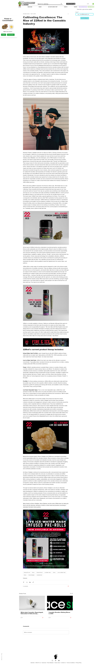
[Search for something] (61, 3)
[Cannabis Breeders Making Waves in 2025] (60, 603)
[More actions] (68, 14)
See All (71, 593)
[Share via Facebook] (23, 582)
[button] (70, 4)
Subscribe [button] (44, 662)
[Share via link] (33, 582)
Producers (25, 578)
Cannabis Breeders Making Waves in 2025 (59, 613)
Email (77, 12)
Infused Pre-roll (27, 572)
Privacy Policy (78, 662)
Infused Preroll (39, 572)
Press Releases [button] (50, 662)
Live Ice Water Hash (62, 572)
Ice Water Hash (48, 572)
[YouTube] (59, 660)
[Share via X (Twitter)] (26, 582)
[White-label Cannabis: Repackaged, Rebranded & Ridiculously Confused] (32, 603)
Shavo (25, 574)
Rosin (33, 572)
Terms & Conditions (71, 662)
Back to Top (1, 656)
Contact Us (63, 662)
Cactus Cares (57, 662)
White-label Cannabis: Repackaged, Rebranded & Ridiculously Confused (32, 613)
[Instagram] (52, 660)
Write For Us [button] (38, 662)
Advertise (32, 662)
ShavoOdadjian (32, 574)
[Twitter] (55, 660)
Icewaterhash (39, 574)
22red (54, 572)
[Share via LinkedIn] (30, 582)
